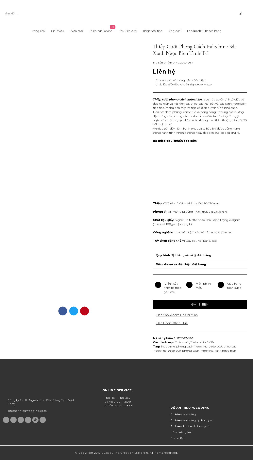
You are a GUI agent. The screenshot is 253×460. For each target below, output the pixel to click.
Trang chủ (38, 31)
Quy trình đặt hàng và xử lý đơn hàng (183, 255)
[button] (200, 304)
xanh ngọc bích (225, 350)
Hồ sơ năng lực (181, 432)
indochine (168, 346)
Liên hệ (164, 71)
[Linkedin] (247, 13)
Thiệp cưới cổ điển (203, 342)
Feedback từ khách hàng (204, 31)
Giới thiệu (57, 31)
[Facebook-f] (214, 13)
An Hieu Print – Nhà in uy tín (191, 426)
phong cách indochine (192, 346)
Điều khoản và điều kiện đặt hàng (181, 264)
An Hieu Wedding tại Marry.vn (192, 420)
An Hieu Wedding (183, 414)
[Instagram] (221, 13)
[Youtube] (227, 13)
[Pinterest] (234, 13)
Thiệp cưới (76, 31)
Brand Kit (177, 438)
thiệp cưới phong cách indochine (190, 350)
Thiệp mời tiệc (152, 31)
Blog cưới (174, 31)
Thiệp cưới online (100, 31)
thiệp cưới (215, 346)
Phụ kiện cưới (127, 31)
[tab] (200, 255)
